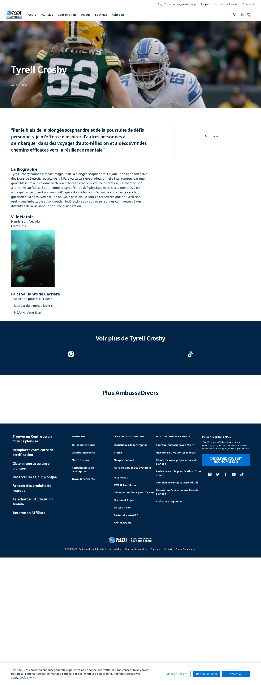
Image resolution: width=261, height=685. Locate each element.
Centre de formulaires (136, 549)
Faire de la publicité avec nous (132, 467)
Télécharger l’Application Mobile (33, 501)
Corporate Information (129, 436)
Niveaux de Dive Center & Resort (176, 452)
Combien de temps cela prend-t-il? (177, 482)
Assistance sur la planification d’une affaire (178, 473)
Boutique (101, 14)
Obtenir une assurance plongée (31, 466)
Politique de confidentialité (92, 549)
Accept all (236, 674)
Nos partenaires (124, 460)
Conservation (67, 14)
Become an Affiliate (29, 513)
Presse (118, 452)
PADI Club (47, 14)
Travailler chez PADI (84, 479)
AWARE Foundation (126, 485)
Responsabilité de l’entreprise (83, 469)
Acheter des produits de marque (32, 488)
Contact (168, 549)
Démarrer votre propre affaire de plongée (176, 462)
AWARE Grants (122, 522)
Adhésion (118, 14)
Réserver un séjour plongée (35, 477)
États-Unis (21, 85)
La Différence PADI (83, 452)
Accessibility (115, 549)
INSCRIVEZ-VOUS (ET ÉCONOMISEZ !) (226, 460)
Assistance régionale (169, 501)
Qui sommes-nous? (83, 445)
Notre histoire (81, 460)
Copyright (156, 549)
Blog (159, 4)
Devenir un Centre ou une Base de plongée (177, 492)
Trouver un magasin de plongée (181, 4)
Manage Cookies (176, 674)
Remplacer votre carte (212, 4)
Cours (32, 14)
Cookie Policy (27, 677)
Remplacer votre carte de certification (33, 452)
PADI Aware (121, 477)
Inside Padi (79, 436)
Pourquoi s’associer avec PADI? (175, 445)
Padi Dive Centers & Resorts (173, 436)
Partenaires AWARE (126, 515)
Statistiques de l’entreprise (130, 445)
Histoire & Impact (125, 500)
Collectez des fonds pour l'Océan (134, 492)
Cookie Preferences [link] (185, 549)
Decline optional (206, 674)
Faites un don (122, 507)
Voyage (85, 14)
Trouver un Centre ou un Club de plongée (32, 439)
